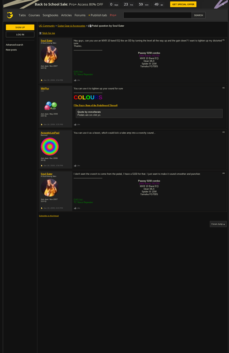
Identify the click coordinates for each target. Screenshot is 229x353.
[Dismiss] (223, 4)
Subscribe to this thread (49, 216)
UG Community (47, 25)
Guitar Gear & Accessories (71, 25)
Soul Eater (46, 40)
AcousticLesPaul (50, 132)
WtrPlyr (45, 88)
